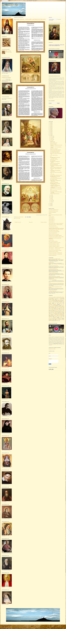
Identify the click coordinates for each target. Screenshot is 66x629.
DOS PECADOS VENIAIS (53, 179)
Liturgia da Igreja (57, 310)
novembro (51, 137)
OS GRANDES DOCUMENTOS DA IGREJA (54, 242)
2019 (50, 130)
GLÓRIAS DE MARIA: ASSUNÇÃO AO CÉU (56, 167)
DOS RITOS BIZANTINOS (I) (54, 164)
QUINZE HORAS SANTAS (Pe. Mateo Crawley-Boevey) (56, 223)
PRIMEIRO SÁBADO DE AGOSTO (54, 193)
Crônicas (54, 302)
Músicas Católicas (54, 312)
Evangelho (56, 305)
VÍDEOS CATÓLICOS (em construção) (54, 234)
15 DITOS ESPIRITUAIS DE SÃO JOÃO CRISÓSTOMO (56, 283)
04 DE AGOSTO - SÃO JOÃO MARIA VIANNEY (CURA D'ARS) (55, 185)
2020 (50, 129)
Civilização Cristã (57, 301)
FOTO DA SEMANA (52, 160)
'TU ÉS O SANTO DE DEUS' (54, 155)
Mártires (50, 311)
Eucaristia (51, 305)
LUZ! (50, 156)
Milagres (58, 311)
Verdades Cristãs (51, 319)
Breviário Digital (51, 299)
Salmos (50, 317)
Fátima (62, 305)
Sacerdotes (61, 316)
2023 (50, 126)
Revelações (56, 316)
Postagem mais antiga (43, 222)
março (51, 199)
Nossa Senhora (61, 312)
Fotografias (52, 307)
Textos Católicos (58, 318)
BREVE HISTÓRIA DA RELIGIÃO (53, 241)
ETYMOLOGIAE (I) (51, 262)
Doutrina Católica (52, 304)
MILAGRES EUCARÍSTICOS (52, 255)
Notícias (52, 313)
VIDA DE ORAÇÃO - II (52, 218)
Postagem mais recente (18, 222)
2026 (50, 122)
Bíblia (61, 298)
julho (51, 195)
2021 (50, 128)
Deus (55, 303)
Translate (52, 20)
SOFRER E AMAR (52, 141)
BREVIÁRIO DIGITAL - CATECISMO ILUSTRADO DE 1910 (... (55, 158)
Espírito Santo (62, 304)
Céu (63, 300)
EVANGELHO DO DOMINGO (6, 77)
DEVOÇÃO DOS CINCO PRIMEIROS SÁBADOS (55, 235)
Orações (61, 313)
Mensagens (53, 311)
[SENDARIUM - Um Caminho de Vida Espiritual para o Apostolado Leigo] (33, 621)
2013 (50, 204)
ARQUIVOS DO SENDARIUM (54, 182)
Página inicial (30, 222)
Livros (62, 310)
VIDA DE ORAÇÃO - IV (52, 220)
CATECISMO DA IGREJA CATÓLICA (53, 230)
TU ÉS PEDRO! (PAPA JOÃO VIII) (54, 152)
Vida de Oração (62, 319)
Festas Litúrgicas (61, 306)
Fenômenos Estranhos (54, 306)
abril (51, 198)
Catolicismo (59, 300)
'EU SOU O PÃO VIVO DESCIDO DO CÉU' (56, 178)
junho (51, 196)
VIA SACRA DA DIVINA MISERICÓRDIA (54, 231)
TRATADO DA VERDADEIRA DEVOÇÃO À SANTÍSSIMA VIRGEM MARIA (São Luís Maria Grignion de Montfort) (56, 229)
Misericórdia (61, 311)
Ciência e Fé (51, 301)
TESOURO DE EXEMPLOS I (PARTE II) (54, 245)
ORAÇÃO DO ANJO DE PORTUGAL (55, 163)
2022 (50, 127)
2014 (50, 203)
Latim (51, 310)
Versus (57, 319)
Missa (49, 312)
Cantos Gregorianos (60, 299)
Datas (50, 303)
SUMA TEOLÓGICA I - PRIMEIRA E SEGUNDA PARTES (56, 247)
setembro (51, 139)
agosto (51, 140)
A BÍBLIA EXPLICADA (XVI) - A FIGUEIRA (54, 276)
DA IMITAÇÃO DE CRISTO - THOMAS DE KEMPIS (55, 224)
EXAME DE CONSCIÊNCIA (52, 212)
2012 (50, 205)
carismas (50, 300)
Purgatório (50, 316)
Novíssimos (55, 313)
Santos (54, 317)
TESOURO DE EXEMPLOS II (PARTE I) (54, 246)
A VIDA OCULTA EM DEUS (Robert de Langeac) (55, 250)
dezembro (51, 136)
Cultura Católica (59, 302)
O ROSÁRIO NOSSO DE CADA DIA (53, 251)
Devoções (60, 303)
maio (51, 197)
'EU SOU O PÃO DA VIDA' (53, 190)
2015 (50, 135)
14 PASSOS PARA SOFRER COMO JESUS (56, 175)
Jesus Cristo (62, 309)
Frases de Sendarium (60, 307)
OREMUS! (50, 213)
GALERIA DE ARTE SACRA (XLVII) (53, 269)
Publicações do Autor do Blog (56, 315)
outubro (51, 138)
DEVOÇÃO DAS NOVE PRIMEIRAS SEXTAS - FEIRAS (56, 236)
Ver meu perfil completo (9, 52)
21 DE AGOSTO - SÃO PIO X (54, 159)
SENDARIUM (10, 5)
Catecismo (53, 300)
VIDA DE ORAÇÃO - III (52, 219)
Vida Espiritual (52, 320)
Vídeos (57, 320)
